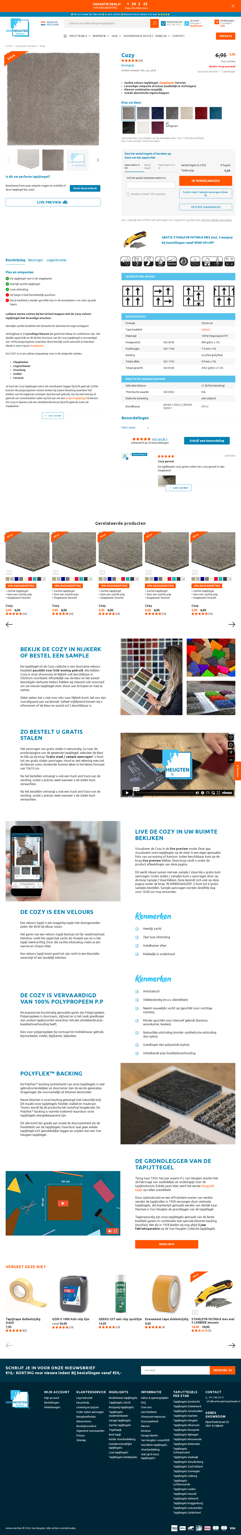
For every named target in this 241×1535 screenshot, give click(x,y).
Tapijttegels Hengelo (185, 1420)
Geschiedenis (149, 1411)
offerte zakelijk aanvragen (216, 220)
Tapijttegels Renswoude (187, 1439)
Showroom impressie (153, 1416)
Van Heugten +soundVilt (155, 1440)
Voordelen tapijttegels (154, 1444)
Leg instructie (84, 1397)
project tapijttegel (76, 398)
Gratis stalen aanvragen (90, 1411)
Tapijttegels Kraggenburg (188, 1503)
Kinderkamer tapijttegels (123, 1397)
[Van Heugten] (18, 28)
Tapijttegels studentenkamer (118, 1413)
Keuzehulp (82, 1402)
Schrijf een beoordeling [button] (207, 440)
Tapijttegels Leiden (184, 1489)
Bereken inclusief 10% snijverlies (148, 194)
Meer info (166, 1244)
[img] (166, 456)
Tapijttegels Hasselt (185, 1493)
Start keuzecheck (85, 188)
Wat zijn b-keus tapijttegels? (150, 1456)
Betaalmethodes (86, 1416)
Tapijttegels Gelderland (187, 1512)
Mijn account (51, 1397)
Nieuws (145, 1426)
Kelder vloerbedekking (122, 1439)
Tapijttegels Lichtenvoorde (181, 1482)
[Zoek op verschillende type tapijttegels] (154, 23)
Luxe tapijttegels (118, 1452)
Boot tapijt (115, 1434)
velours (205, 329)
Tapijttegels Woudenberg (188, 1461)
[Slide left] (95, 99)
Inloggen (195, 23)
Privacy (80, 1435)
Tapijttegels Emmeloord (187, 1406)
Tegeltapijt (115, 1429)
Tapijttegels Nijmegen (186, 1434)
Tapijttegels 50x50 (120, 1402)
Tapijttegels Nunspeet (186, 1429)
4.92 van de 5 (159, 439)
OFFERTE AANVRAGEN (206, 207)
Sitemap (81, 1440)
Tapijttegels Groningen (186, 1471)
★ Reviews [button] (237, 770)
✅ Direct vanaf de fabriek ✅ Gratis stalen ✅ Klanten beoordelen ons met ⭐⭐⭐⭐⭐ (120, 14)
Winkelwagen (52, 1407)
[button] (129, 60)
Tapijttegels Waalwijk (185, 1457)
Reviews (146, 1430)
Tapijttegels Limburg (185, 1475)
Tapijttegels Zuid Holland (188, 1466)
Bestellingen (51, 1402)
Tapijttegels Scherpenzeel (181, 1450)
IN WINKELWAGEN (206, 180)
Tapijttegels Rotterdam (186, 1443)
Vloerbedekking (150, 1449)
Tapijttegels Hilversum (186, 1425)
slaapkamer (36, 345)
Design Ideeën (149, 1435)
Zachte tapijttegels (120, 1425)
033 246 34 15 (216, 1397)
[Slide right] (10, 99)
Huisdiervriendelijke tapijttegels (120, 1445)
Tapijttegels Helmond (185, 1498)
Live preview (49, 202)
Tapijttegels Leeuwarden (187, 1507)
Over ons (146, 1407)
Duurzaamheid (149, 1421)
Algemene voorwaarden (90, 1430)
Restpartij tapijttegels (121, 1407)
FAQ (143, 1402)
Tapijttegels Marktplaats (123, 1457)
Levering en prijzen (87, 1407)
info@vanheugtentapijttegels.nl (223, 1401)
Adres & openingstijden (155, 1397)
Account (194, 20)
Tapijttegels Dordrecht (186, 1401)
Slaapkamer (167, 82)
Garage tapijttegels (120, 1420)
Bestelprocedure (86, 1426)
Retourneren (83, 1421)
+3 (44, 578)
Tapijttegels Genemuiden (188, 1411)
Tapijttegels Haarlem (185, 1415)
